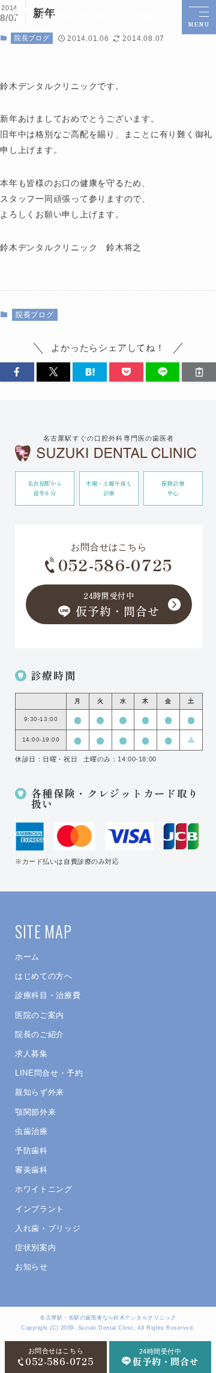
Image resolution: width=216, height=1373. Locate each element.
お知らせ (31, 1266)
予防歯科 (31, 1150)
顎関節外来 (35, 1112)
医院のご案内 (39, 1015)
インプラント (39, 1208)
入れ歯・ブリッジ (47, 1228)
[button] (17, 372)
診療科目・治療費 (47, 995)
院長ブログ (32, 38)
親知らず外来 (39, 1092)
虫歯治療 (31, 1131)
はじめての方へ (44, 976)
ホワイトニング (44, 1189)
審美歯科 (31, 1169)
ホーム (27, 956)
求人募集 (31, 1053)
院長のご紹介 (39, 1034)
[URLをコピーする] (199, 372)
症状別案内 (35, 1247)
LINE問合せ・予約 (49, 1072)
